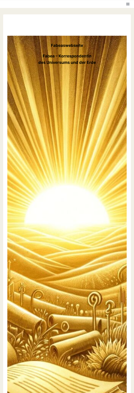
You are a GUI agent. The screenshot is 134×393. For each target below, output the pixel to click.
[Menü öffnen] (128, 4)
